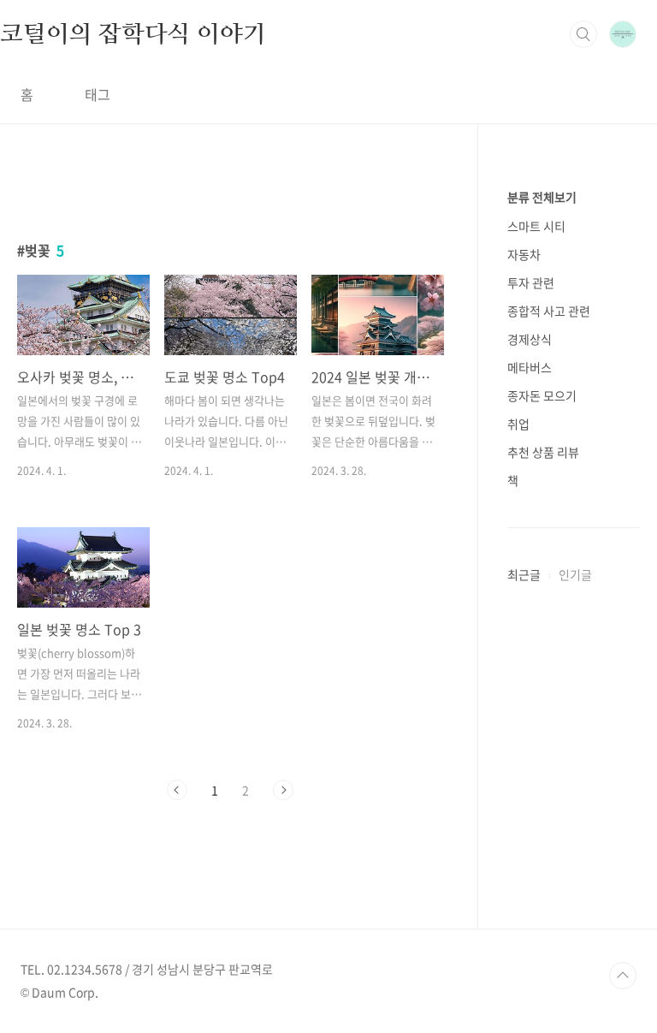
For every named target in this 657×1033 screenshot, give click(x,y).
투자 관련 (530, 282)
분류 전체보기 (542, 196)
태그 (97, 94)
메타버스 (529, 367)
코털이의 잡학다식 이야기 (132, 33)
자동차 (524, 254)
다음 (283, 790)
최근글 (524, 574)
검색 (583, 34)
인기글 (575, 574)
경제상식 (529, 338)
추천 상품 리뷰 (543, 451)
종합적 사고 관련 (548, 310)
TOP (622, 975)
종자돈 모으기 (542, 395)
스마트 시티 (536, 226)
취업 (518, 423)
